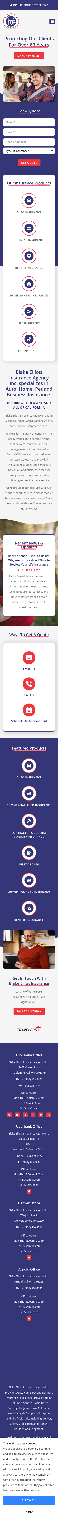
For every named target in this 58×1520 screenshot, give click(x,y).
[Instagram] (33, 1114)
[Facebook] (17, 1114)
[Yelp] (25, 1114)
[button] (52, 21)
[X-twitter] (48, 1114)
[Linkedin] (41, 1114)
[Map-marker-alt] (9, 1114)
